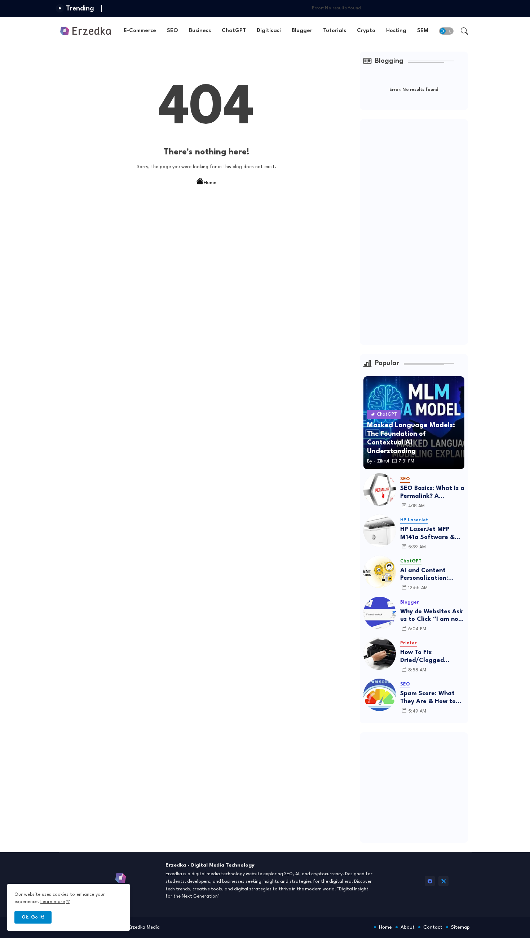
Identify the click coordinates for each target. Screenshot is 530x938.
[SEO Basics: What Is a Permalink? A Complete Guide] (379, 489)
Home (210, 182)
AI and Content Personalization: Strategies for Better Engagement (432, 574)
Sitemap (460, 927)
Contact (432, 927)
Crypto (366, 31)
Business (200, 31)
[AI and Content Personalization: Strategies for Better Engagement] (379, 572)
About (408, 927)
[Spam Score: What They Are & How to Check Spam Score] (379, 695)
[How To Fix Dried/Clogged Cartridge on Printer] (379, 653)
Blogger (302, 31)
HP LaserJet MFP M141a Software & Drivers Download (427, 533)
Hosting (396, 31)
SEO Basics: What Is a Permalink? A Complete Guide (432, 492)
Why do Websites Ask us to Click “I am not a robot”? (431, 616)
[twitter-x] (443, 881)
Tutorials (334, 31)
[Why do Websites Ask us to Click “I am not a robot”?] (379, 613)
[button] (446, 31)
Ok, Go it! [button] (33, 917)
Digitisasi (269, 31)
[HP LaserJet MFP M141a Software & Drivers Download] (379, 530)
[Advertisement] (417, 231)
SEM (422, 31)
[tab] (140, 30)
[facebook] (430, 881)
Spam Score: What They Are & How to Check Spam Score (428, 698)
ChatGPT (234, 31)
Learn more (52, 901)
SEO (172, 31)
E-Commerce (140, 31)
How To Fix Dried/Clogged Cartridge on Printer (430, 656)
